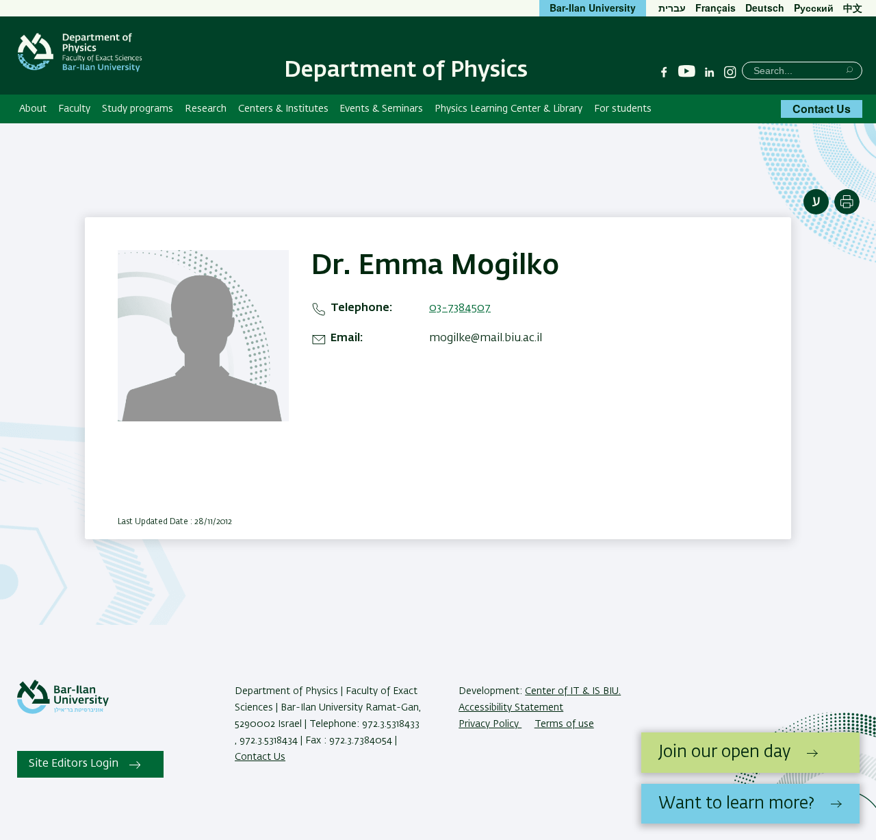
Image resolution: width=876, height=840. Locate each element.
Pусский (814, 7)
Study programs (137, 109)
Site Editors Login (73, 763)
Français (715, 7)
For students (623, 109)
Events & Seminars (381, 109)
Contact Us (822, 108)
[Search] (849, 69)
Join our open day (724, 752)
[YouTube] (686, 71)
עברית (672, 7)
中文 (852, 7)
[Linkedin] (710, 72)
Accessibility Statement (511, 708)
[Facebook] (664, 72)
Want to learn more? (736, 803)
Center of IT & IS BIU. (573, 691)
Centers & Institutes (283, 109)
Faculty (74, 109)
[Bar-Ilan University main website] (63, 711)
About (33, 109)
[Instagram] (730, 72)
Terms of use (564, 724)
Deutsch (764, 7)
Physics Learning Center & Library (508, 109)
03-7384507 (460, 308)
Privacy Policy (490, 724)
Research (206, 109)
